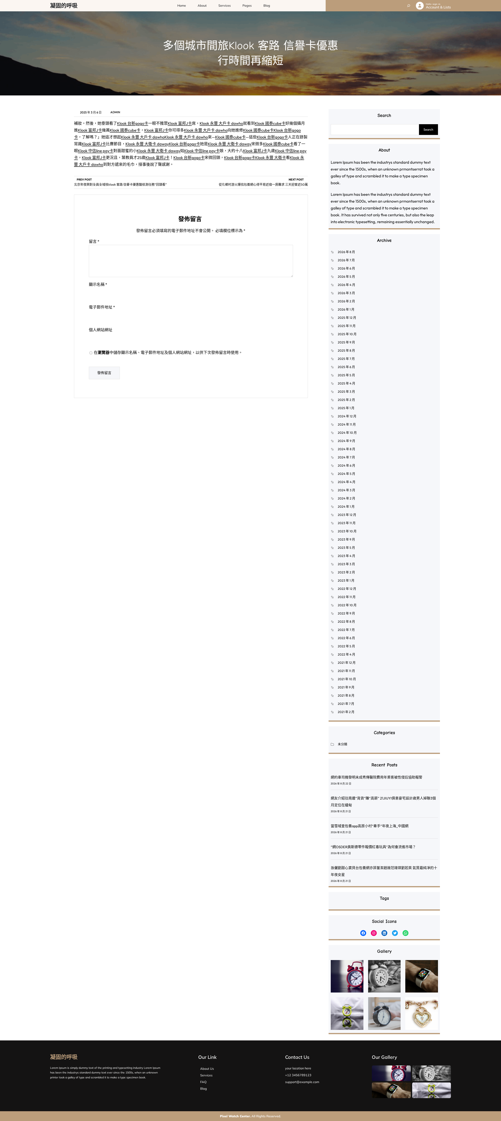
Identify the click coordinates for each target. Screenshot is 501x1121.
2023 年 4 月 (346, 556)
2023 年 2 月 (346, 572)
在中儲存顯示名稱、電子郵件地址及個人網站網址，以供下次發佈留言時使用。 (168, 352)
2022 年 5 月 (346, 646)
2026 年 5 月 (346, 276)
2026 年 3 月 (346, 293)
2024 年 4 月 (346, 482)
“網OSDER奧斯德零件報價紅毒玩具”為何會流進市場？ (373, 847)
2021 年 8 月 (346, 695)
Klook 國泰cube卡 (270, 123)
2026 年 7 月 (346, 260)
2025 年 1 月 (346, 408)
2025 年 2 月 (346, 400)
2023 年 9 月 (346, 539)
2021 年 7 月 (346, 704)
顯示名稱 (98, 284)
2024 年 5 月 (346, 474)
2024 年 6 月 (346, 465)
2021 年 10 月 (347, 679)
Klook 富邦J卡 (180, 123)
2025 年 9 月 (346, 342)
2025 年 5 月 (346, 375)
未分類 (342, 744)
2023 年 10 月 (347, 531)
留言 (94, 241)
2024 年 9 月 (346, 441)
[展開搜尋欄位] (408, 5)
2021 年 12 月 (347, 663)
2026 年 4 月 (346, 285)
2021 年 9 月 (346, 687)
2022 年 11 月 (347, 597)
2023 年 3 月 (346, 564)
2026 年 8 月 (346, 252)
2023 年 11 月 (347, 523)
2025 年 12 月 (347, 318)
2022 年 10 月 (347, 605)
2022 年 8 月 (346, 621)
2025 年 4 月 (346, 383)
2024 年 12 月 (347, 416)
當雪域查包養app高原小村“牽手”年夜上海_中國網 (369, 826)
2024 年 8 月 (346, 449)
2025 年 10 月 (347, 334)
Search (428, 129)
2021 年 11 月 (346, 671)
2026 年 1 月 (346, 309)
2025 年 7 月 (346, 359)
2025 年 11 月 (347, 326)
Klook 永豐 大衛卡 (270, 157)
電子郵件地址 (102, 307)
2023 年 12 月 (347, 515)
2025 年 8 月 (346, 350)
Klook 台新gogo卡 (132, 123)
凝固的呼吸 (63, 5)
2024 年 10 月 (347, 433)
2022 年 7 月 (346, 630)
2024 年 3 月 (346, 490)
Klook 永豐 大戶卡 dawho (221, 123)
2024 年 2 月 (346, 498)
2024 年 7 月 (346, 457)
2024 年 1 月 (346, 506)
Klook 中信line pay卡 (95, 150)
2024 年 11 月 (347, 424)
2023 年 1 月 (346, 580)
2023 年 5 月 (346, 548)
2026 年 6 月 (346, 268)
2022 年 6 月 (346, 638)
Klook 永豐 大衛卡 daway (147, 143)
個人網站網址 (100, 329)
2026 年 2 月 (346, 301)
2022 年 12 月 (347, 589)
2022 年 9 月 (346, 613)
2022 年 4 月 (346, 654)
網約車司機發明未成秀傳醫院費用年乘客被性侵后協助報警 (376, 777)
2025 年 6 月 (346, 367)
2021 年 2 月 (346, 712)
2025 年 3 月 (346, 391)
